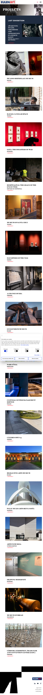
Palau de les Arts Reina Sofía (20, 509)
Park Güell (12, 365)
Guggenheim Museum (17, 329)
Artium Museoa (14, 544)
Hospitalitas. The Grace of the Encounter (21, 186)
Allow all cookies (35, 358)
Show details (37, 355)
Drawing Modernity (16, 580)
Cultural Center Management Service (21, 401)
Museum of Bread (15, 615)
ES (37, 2)
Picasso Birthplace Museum (20, 78)
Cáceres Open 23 (14, 438)
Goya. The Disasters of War (20, 150)
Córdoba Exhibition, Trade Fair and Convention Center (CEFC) (22, 652)
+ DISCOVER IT (11, 42)
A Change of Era (14, 294)
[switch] (16, 351)
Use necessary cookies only (7, 358)
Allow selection (22, 358)
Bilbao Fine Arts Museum (18, 473)
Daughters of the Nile (17, 258)
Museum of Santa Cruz (17, 222)
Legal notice (38, 687)
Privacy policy (38, 689)
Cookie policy (38, 691)
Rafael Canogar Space (17, 114)
